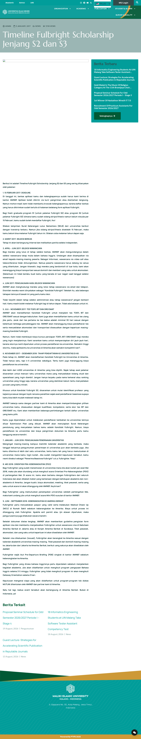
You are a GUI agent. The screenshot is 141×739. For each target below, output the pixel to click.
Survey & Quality (124, 15)
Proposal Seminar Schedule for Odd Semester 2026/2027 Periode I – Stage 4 (23, 617)
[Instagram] (81, 3)
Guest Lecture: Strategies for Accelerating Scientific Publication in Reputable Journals (22, 645)
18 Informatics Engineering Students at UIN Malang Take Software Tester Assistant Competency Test (114, 70)
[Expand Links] (134, 732)
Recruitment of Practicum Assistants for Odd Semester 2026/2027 (113, 106)
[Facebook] (84, 3)
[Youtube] (88, 3)
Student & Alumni (123, 8)
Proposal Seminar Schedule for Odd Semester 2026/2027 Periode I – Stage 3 (113, 93)
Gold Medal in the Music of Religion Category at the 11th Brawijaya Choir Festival (112, 86)
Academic (81, 8)
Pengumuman (27, 628)
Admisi (22, 3)
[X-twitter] (91, 3)
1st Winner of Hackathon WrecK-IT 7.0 (112, 100)
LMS (32, 3)
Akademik (10, 3)
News (38, 26)
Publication (101, 8)
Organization (61, 8)
